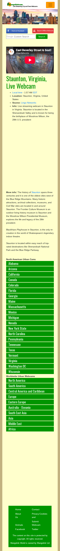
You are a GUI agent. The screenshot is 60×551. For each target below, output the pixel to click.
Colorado (13, 285)
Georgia (13, 296)
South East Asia (17, 412)
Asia (10, 418)
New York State (17, 328)
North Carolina (16, 333)
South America (17, 385)
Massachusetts (17, 306)
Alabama (13, 263)
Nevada (12, 323)
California (14, 274)
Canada (12, 279)
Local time (17, 92)
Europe (12, 396)
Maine (11, 301)
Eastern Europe (17, 402)
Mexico (12, 312)
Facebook (20, 529)
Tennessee (14, 344)
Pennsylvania (15, 339)
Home (18, 509)
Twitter (35, 529)
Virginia (12, 360)
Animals (19, 525)
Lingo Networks (28, 102)
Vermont (13, 355)
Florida (12, 290)
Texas (11, 350)
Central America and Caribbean (26, 391)
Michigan (13, 317)
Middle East (15, 423)
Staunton (36, 192)
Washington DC (17, 366)
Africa (12, 429)
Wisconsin (14, 371)
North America (16, 380)
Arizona (12, 269)
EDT (35, 92)
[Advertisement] (30, 469)
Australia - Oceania (19, 407)
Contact (35, 509)
